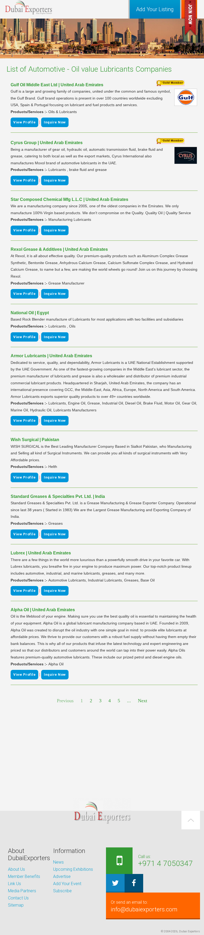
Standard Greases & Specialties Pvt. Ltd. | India (58, 496)
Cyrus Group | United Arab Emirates (47, 142)
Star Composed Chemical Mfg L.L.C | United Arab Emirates (69, 199)
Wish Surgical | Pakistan (35, 439)
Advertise (62, 876)
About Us (16, 869)
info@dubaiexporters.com (144, 906)
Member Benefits (24, 876)
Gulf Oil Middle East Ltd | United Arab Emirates (57, 85)
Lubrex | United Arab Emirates (41, 553)
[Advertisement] (102, 751)
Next (142, 700)
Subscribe (62, 890)
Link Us (14, 883)
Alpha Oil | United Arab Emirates (43, 609)
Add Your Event (67, 883)
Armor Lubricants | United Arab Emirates (51, 356)
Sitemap (16, 905)
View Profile (24, 122)
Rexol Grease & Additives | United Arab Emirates (59, 249)
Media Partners (22, 890)
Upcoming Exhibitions (73, 869)
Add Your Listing (155, 9)
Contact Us (18, 897)
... (129, 700)
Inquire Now (55, 122)
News (58, 862)
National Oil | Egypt (30, 313)
